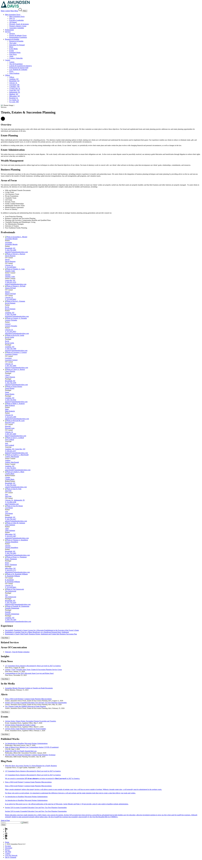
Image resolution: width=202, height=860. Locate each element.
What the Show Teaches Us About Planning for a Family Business (31, 766)
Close (3, 825)
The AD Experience (16, 64)
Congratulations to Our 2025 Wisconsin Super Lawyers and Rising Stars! (29, 673)
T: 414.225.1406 (10, 417)
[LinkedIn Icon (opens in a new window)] (6, 829)
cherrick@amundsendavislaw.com (16, 384)
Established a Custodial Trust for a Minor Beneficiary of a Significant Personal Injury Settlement (37, 632)
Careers (7, 60)
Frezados (11, 320)
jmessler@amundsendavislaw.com (16, 252)
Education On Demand (17, 45)
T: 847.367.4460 (10, 366)
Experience (7, 625)
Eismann (10, 303)
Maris (9, 474)
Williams (12, 576)
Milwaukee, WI (14, 96)
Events (11, 50)
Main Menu (14, 11)
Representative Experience (18, 37)
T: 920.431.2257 (10, 451)
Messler (11, 239)
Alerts (11, 56)
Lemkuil (9, 439)
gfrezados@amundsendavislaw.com (17, 333)
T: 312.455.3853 (10, 331)
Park (8, 491)
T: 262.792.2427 (10, 519)
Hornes (9, 388)
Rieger (9, 508)
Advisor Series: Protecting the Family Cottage (20, 725)
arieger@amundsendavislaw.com (16, 521)
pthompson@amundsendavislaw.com (17, 572)
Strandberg (11, 542)
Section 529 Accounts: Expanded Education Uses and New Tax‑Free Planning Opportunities (36, 702)
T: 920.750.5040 (10, 314)
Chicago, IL (13, 83)
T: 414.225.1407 (10, 536)
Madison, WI (13, 94)
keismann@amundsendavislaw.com (17, 316)
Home (7, 842)
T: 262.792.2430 (10, 383)
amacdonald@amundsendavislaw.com (17, 470)
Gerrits (9, 337)
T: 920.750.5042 (10, 400)
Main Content (5, 11)
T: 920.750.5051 (10, 468)
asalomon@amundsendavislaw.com (17, 538)
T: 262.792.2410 (10, 602)
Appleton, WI (13, 79)
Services (8, 32)
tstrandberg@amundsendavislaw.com (17, 555)
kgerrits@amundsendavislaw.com (16, 350)
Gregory (11, 354)
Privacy (7, 850)
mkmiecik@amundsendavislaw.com (17, 419)
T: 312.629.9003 (10, 267)
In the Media (13, 49)
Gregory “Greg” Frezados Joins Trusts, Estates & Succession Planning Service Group (33, 669)
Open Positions (14, 73)
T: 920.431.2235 (10, 282)
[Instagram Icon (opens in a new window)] (6, 834)
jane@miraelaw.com (12, 504)
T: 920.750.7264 (10, 619)
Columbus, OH (14, 86)
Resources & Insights (12, 39)
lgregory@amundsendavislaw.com (16, 367)
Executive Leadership (16, 20)
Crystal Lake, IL (14, 88)
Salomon (10, 525)
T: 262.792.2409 (10, 250)
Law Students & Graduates (18, 69)
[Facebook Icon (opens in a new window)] (5, 832)
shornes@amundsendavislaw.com (16, 402)
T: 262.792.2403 (10, 553)
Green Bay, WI (14, 90)
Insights (5, 656)
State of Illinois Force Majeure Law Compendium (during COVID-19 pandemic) (32, 747)
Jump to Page (5, 820)
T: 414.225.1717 (10, 570)
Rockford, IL (13, 98)
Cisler (10, 271)
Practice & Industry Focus (18, 35)
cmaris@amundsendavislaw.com (16, 487)
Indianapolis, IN (14, 92)
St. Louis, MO (14, 102)
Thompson (11, 559)
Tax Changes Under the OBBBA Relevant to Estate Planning (25, 706)
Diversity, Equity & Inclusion (19, 24)
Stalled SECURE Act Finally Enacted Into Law (21, 751)
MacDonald (12, 456)
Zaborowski (10, 591)
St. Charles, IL (14, 100)
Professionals (9, 30)
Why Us (12, 18)
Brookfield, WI (14, 81)
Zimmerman (12, 608)
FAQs (11, 71)
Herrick (10, 371)
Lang (9, 422)
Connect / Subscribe (16, 58)
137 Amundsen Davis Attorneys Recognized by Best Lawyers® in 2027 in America (33, 666)
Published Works (15, 52)
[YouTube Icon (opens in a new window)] (6, 836)
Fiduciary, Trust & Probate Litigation (17, 652)
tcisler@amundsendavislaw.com (15, 284)
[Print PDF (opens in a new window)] (3, 120)
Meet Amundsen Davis (12, 14)
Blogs (11, 47)
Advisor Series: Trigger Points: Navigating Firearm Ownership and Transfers (30, 721)
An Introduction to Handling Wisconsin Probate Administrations (26, 743)
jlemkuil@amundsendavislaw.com (16, 453)
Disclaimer (8, 848)
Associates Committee (16, 28)
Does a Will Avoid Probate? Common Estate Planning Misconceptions (28, 699)
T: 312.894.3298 (10, 502)
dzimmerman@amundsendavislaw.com (18, 621)
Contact (7, 853)
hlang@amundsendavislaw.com (15, 436)
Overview (6, 124)
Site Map (8, 852)
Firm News (13, 54)
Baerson (10, 256)
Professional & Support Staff (18, 68)
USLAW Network (11, 855)
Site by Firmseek (10, 857)
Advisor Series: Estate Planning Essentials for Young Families (25, 729)
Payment (8, 846)
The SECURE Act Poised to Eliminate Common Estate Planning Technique (30, 755)
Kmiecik (10, 405)
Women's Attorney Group (17, 26)
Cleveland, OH (14, 85)
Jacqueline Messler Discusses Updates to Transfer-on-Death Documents (29, 688)
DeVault (10, 288)
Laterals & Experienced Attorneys (20, 66)
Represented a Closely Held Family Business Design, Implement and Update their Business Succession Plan (41, 634)
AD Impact (13, 22)
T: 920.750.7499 (10, 348)
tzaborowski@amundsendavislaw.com (18, 604)
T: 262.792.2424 (10, 485)
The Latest (12, 43)
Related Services (10, 642)
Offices (7, 75)
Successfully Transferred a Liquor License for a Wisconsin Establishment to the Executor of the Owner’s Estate (42, 630)
